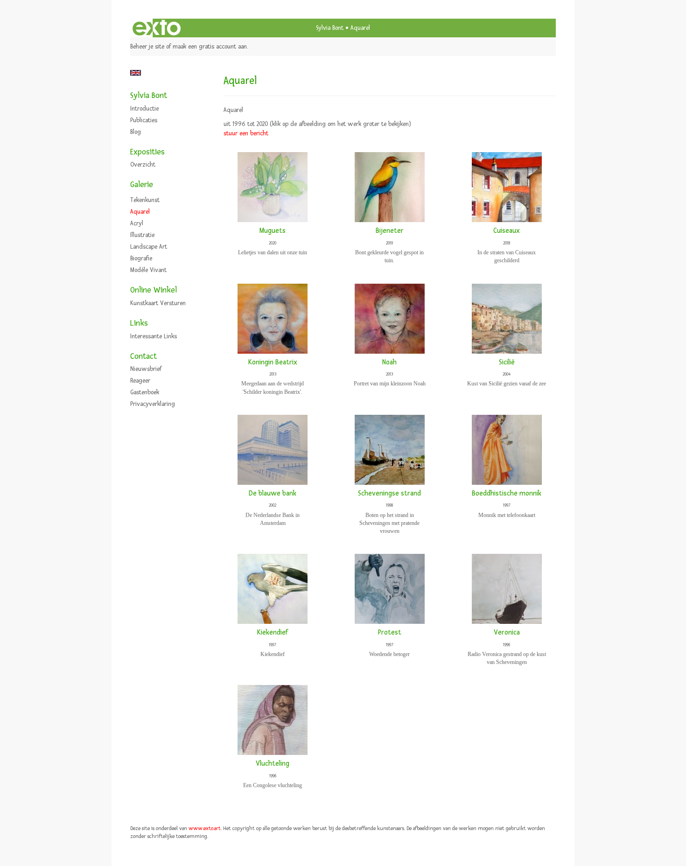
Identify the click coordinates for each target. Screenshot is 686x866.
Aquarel (140, 212)
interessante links (153, 336)
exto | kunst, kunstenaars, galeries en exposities (156, 28)
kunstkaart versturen (158, 303)
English (135, 73)
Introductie (144, 108)
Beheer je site (147, 46)
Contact (143, 356)
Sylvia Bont (329, 28)
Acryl (136, 223)
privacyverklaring (152, 404)
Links (139, 323)
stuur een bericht (246, 133)
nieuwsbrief (145, 369)
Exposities (147, 152)
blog (135, 132)
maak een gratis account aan (210, 46)
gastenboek (144, 392)
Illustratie (142, 235)
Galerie (141, 184)
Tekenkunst (145, 200)
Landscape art (148, 247)
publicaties (143, 120)
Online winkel (153, 290)
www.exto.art (205, 828)
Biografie (141, 258)
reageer (140, 380)
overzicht (142, 164)
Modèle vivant (148, 270)
